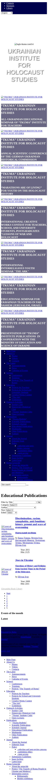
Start (8, 593)
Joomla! (4, 639)
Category (5, 505)
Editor (3, 512)
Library (9, 8)
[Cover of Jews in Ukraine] (8, 574)
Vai (39, 502)
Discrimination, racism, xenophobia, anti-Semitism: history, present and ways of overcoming (30, 525)
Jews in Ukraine (30, 566)
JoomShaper (26, 637)
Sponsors (10, 6)
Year (3, 510)
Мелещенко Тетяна (31, 543)
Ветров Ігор (36, 538)
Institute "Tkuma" (31, 646)
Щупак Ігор (20, 545)
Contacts (10, 3)
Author (4, 507)
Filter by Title (6, 502)
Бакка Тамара (24, 538)
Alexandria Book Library (11, 589)
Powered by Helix (8, 632)
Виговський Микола (24, 540)
